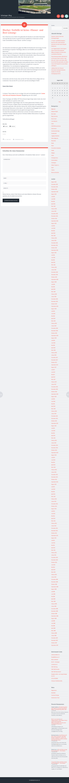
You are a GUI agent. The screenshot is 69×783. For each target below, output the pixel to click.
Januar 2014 (53, 472)
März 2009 (53, 601)
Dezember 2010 (54, 557)
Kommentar (7, 159)
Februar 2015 (54, 440)
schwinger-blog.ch (34, 780)
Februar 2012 (54, 523)
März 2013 (53, 496)
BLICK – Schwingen (55, 662)
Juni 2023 (53, 199)
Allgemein (53, 109)
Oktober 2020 (54, 277)
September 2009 (54, 586)
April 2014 (53, 464)
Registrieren (54, 690)
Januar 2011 (53, 555)
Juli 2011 (53, 540)
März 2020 (53, 291)
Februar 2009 (54, 603)
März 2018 (53, 350)
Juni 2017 (53, 372)
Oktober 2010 (54, 562)
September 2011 (54, 535)
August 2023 (53, 194)
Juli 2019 (53, 311)
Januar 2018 (53, 355)
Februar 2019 (54, 323)
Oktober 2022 (54, 218)
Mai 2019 (53, 316)
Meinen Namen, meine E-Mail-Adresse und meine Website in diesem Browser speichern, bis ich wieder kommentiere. (22, 195)
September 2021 (54, 250)
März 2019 (53, 321)
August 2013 (53, 484)
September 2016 (54, 394)
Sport (52, 167)
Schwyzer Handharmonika (56, 681)
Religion (53, 153)
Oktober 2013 (54, 479)
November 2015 (54, 418)
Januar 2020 (53, 296)
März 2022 (53, 235)
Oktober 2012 (54, 506)
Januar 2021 (53, 269)
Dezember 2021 (54, 243)
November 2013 (54, 477)
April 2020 (53, 289)
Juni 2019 (53, 313)
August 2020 (53, 282)
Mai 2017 (53, 374)
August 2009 (53, 589)
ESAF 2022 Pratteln (55, 669)
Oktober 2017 (54, 362)
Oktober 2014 (54, 450)
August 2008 (53, 618)
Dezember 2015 (54, 416)
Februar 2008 (54, 633)
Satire (52, 155)
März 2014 (53, 467)
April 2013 (53, 494)
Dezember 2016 (54, 386)
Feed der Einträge (55, 695)
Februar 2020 (54, 294)
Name (5, 178)
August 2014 (53, 455)
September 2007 (54, 645)
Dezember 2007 (54, 638)
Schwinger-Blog (6, 15)
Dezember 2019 (54, 299)
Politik (52, 150)
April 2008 (53, 628)
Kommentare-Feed (55, 697)
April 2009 (53, 599)
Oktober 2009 (54, 584)
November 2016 (54, 389)
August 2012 (53, 508)
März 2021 (53, 264)
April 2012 (53, 518)
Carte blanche (54, 121)
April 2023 (53, 204)
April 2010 (53, 569)
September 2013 (54, 482)
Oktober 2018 (54, 333)
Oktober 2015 (54, 421)
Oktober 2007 (54, 642)
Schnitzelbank (54, 160)
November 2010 (54, 560)
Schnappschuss (54, 157)
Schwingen (53, 162)
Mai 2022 (53, 230)
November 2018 (54, 330)
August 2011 (53, 538)
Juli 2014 (53, 457)
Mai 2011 (53, 545)
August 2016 (53, 396)
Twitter (53, 170)
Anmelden (53, 692)
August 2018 (53, 338)
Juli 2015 (53, 428)
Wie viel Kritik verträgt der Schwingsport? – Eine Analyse (59, 750)
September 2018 (54, 335)
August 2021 (53, 252)
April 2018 (53, 347)
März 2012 (53, 521)
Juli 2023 (53, 196)
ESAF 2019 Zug (54, 667)
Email (52, 123)
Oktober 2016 (54, 391)
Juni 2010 (53, 564)
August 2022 (53, 223)
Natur (52, 145)
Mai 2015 (53, 433)
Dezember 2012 (54, 503)
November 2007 (54, 640)
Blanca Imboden (54, 659)
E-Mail (6, 183)
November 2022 (54, 216)
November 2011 (54, 530)
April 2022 (53, 233)
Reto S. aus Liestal (55, 719)
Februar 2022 (54, 238)
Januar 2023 (53, 211)
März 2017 (53, 379)
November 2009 (54, 581)
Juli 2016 (53, 399)
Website (6, 188)
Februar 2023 (54, 208)
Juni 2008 (53, 623)
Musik (52, 143)
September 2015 (54, 423)
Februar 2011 (54, 552)
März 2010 (53, 572)
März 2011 (53, 550)
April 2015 (53, 435)
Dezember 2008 (54, 608)
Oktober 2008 (54, 613)
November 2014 (54, 447)
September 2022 (54, 221)
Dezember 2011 (54, 528)
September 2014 (54, 452)
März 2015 (53, 438)
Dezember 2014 (54, 445)
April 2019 (53, 318)
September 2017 (54, 364)
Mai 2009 (53, 596)
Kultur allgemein (54, 138)
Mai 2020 (53, 286)
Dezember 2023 (54, 184)
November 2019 (54, 301)
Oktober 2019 (54, 303)
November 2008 (54, 611)
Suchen (53, 25)
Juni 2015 (53, 430)
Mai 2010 (53, 567)
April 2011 (53, 547)
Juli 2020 (53, 284)
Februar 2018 (54, 352)
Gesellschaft (53, 133)
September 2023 (54, 191)
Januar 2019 (53, 325)
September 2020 (54, 279)
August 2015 (53, 425)
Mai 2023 (53, 201)
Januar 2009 (53, 606)
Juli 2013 (53, 486)
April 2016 (53, 406)
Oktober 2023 (54, 189)
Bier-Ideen (53, 114)
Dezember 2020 (54, 272)
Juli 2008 (53, 621)
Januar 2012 (53, 525)
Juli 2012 (53, 511)
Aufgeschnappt (54, 111)
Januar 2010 (53, 577)
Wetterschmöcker (55, 172)
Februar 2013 (54, 499)
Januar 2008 (53, 635)
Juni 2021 (53, 257)
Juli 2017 (53, 369)
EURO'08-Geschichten (56, 126)
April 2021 (53, 262)
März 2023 (53, 206)
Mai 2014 (53, 462)
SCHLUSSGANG (54, 678)
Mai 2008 (53, 625)
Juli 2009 (53, 591)
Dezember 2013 (54, 474)
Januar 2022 (53, 240)
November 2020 (54, 274)
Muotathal (53, 140)
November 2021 (54, 245)
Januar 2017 (53, 384)
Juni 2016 (53, 401)
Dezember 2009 (54, 579)
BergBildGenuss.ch (55, 657)
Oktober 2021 (54, 247)
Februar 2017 (54, 382)
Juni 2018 (53, 343)
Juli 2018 (53, 340)
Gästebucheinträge (55, 131)
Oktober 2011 (54, 533)
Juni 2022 (53, 228)
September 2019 (54, 306)
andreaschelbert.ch (55, 654)
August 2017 (53, 367)
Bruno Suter (54, 118)
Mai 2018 (53, 345)
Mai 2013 (53, 491)
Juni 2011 (53, 542)
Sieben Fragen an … (55, 165)
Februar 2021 (54, 267)
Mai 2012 (53, 516)
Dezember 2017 (54, 357)
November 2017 (54, 360)
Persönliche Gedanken (56, 148)
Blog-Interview (54, 116)
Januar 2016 (53, 413)
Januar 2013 (53, 501)
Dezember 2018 (54, 328)
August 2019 (53, 308)
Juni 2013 (53, 489)
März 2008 (53, 630)
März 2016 (53, 408)
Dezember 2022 (54, 213)
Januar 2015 (53, 442)
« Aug (59, 101)
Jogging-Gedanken (55, 135)
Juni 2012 (53, 513)
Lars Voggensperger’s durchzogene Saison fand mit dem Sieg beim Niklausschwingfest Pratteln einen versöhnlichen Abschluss (59, 721)
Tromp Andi (53, 762)
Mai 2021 (53, 260)
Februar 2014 (54, 469)
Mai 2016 (53, 403)
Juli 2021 (53, 255)
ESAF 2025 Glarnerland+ (56, 671)
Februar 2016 (54, 411)
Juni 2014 (53, 460)
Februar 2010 (54, 574)
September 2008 (54, 616)
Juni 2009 (53, 594)
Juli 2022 (53, 225)
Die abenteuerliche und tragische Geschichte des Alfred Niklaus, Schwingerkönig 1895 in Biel (59, 708)
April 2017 (53, 377)
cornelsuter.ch (54, 664)
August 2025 (53, 182)
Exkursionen (54, 128)
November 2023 (54, 186)
